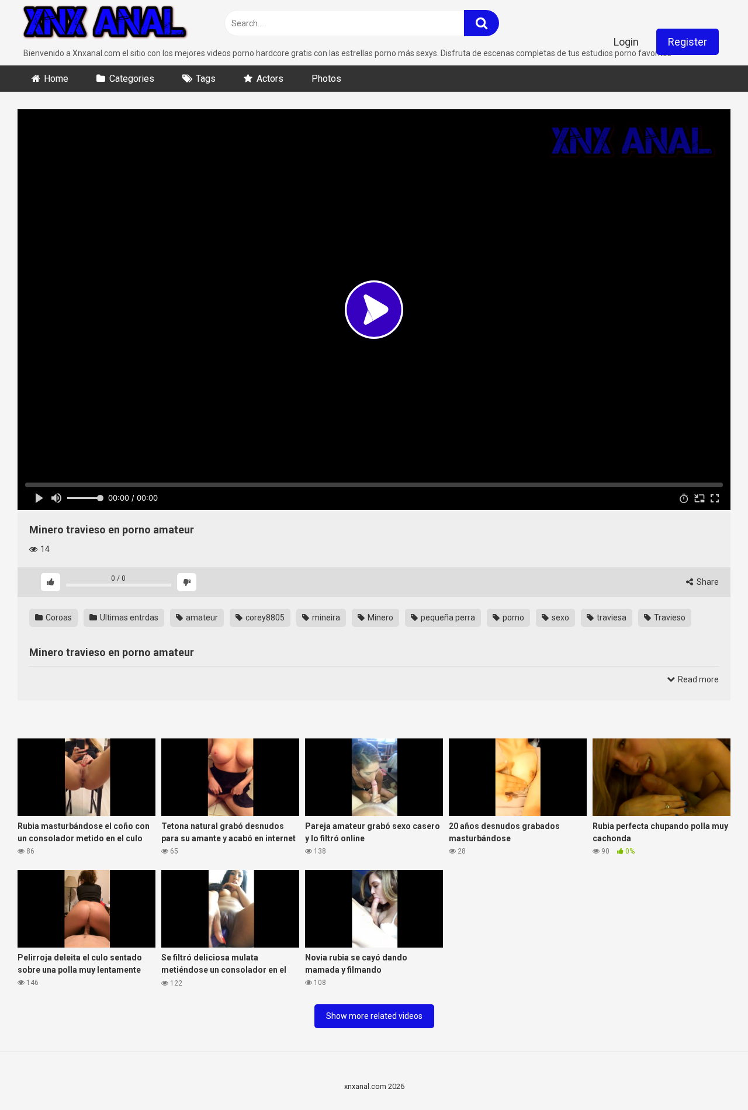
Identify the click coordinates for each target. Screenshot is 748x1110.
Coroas (58, 617)
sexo (559, 617)
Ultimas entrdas (128, 617)
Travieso (668, 617)
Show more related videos (374, 1016)
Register (687, 42)
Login (626, 42)
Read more (697, 679)
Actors (270, 78)
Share (707, 582)
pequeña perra (447, 617)
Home (56, 78)
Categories (131, 78)
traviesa (610, 617)
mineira (325, 617)
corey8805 (264, 617)
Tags (206, 78)
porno (512, 617)
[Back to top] (709, 1075)
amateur (201, 617)
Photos (326, 78)
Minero (379, 617)
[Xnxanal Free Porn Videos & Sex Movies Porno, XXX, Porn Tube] (105, 23)
